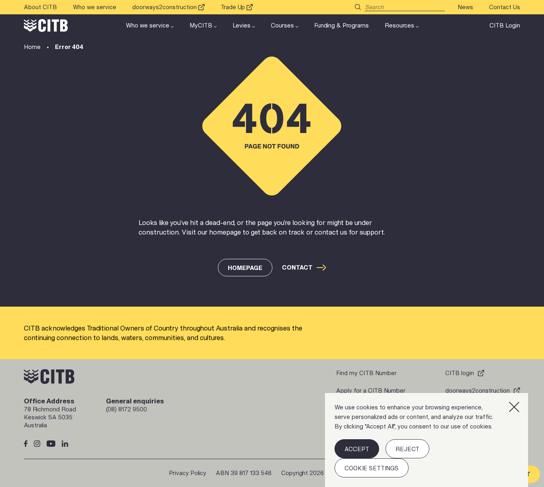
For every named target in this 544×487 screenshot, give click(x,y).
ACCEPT (356, 449)
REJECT (407, 449)
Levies (241, 25)
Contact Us (504, 7)
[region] (426, 440)
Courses (282, 25)
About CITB (40, 7)
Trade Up (233, 7)
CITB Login (504, 25)
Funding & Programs (341, 25)
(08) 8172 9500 (126, 409)
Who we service (94, 7)
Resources (399, 25)
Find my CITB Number (366, 373)
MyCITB (201, 25)
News (465, 7)
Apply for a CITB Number (370, 390)
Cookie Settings (371, 468)
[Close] (514, 407)
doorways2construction (164, 7)
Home (32, 47)
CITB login (459, 373)
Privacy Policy (187, 473)
